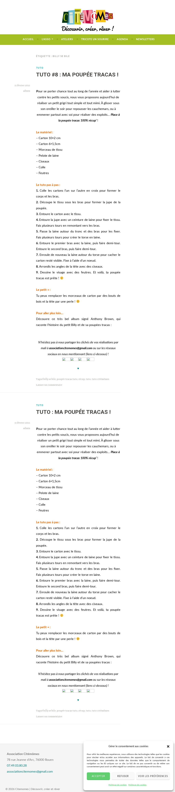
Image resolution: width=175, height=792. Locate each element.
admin (26, 91)
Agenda (122, 39)
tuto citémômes (100, 379)
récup (81, 379)
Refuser (123, 776)
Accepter (98, 776)
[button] (168, 746)
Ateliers (67, 39)
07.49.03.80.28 (17, 765)
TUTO (39, 67)
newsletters (145, 39)
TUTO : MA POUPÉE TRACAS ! (73, 412)
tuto (88, 379)
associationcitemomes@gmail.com (30, 771)
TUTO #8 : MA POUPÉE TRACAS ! (77, 74)
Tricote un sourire (95, 39)
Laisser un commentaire (49, 385)
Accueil (28, 39)
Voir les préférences (153, 776)
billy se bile (49, 379)
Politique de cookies (118, 785)
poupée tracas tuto (67, 379)
